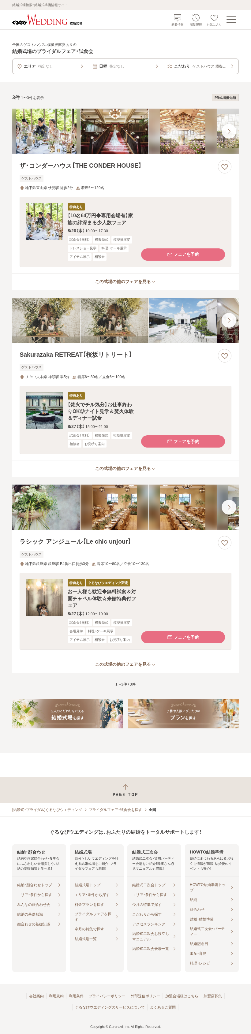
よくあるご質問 (163, 1007)
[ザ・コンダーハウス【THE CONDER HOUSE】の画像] (125, 131)
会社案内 (36, 996)
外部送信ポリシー (145, 996)
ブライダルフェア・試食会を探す (115, 810)
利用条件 (76, 996)
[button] (125, 232)
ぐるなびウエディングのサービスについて (110, 1007)
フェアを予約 (186, 254)
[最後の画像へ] (229, 131)
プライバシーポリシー (107, 996)
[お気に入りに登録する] (224, 166)
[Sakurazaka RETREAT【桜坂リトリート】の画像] (125, 320)
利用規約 (56, 996)
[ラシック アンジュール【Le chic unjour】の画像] (125, 507)
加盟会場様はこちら (181, 996)
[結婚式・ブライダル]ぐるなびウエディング (47, 810)
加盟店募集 (213, 996)
